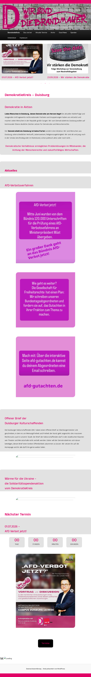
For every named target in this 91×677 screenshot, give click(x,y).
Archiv (53, 32)
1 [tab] (41, 83)
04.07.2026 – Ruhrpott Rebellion (66, 77)
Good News (63, 32)
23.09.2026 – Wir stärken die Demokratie (25, 58)
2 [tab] (45, 83)
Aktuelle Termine (41, 32)
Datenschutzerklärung (33, 669)
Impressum (23, 38)
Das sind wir (27, 32)
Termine (46, 643)
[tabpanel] (25, 62)
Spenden (74, 32)
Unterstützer (12, 38)
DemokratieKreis (14, 32)
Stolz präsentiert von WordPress (54, 669)
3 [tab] (49, 83)
